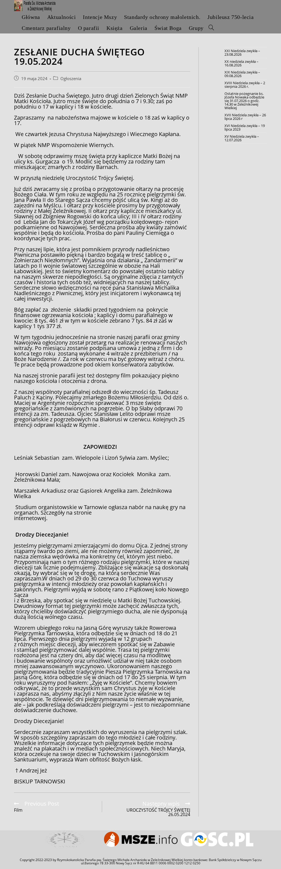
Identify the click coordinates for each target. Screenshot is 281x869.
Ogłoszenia (70, 78)
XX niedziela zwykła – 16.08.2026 (241, 63)
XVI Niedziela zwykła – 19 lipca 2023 (244, 127)
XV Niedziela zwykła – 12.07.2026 (241, 138)
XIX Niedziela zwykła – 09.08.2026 (242, 74)
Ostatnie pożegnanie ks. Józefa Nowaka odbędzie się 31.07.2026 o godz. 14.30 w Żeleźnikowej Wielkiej (244, 100)
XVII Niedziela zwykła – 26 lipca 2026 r (245, 116)
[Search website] (211, 27)
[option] (64, 839)
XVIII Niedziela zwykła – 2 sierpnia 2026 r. (244, 84)
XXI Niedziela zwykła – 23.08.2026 (242, 52)
